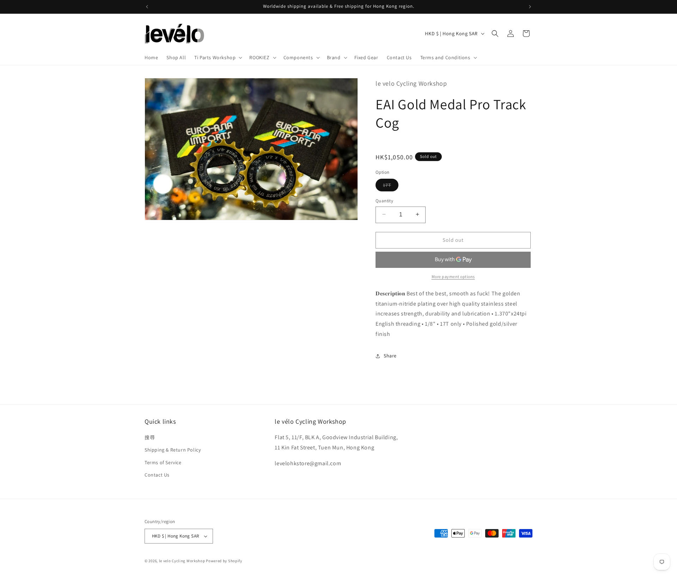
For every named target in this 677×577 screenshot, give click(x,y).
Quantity (384, 200)
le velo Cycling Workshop (182, 560)
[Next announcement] (530, 6)
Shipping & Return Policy (173, 450)
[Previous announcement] (147, 6)
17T (390, 186)
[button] (217, 57)
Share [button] (390, 355)
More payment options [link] (453, 276)
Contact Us (157, 475)
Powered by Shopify (224, 560)
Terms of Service (163, 462)
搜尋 (150, 437)
